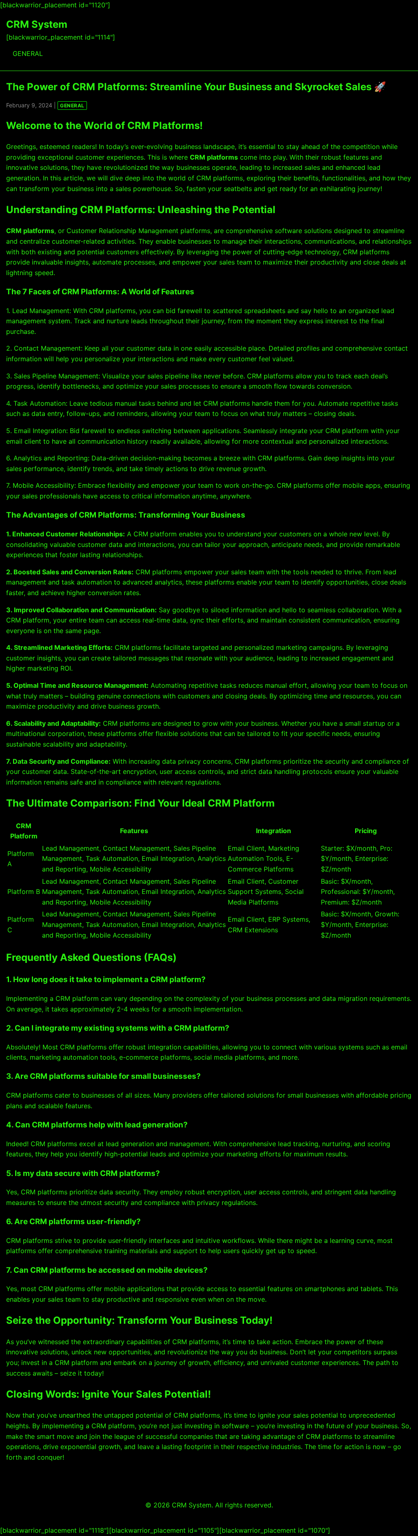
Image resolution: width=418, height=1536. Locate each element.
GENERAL (28, 53)
